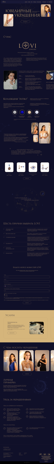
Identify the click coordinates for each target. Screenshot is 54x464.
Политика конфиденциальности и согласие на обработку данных (7, 456)
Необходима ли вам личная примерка (12, 288)
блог (31, 1)
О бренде (34, 1)
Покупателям (39, 1)
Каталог (26, 1)
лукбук (29, 1)
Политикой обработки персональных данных (19, 297)
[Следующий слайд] (52, 169)
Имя (5, 274)
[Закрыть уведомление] (52, 455)
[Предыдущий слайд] (2, 169)
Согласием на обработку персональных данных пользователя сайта (33, 297)
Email (5, 279)
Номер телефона (7, 284)
